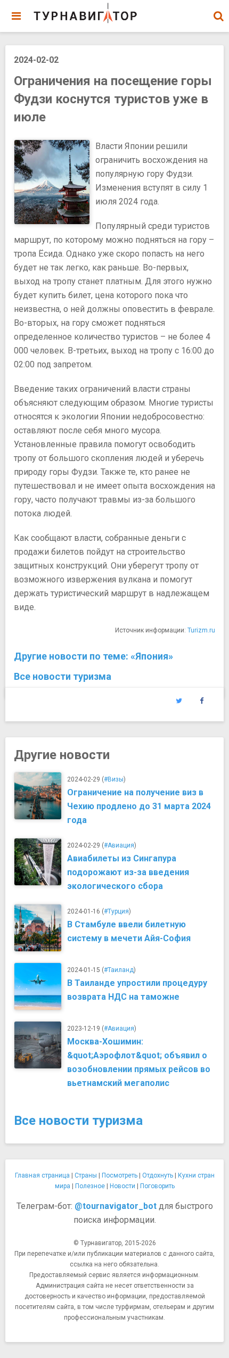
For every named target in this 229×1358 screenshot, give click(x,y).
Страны (86, 1175)
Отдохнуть (157, 1175)
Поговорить (157, 1186)
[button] (218, 16)
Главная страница (42, 1175)
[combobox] (218, 10)
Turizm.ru (201, 630)
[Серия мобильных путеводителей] (85, 13)
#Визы (114, 779)
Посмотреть (119, 1175)
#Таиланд (119, 970)
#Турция (116, 911)
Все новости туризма (62, 676)
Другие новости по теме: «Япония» (93, 656)
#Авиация (119, 845)
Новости (122, 1186)
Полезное (90, 1186)
